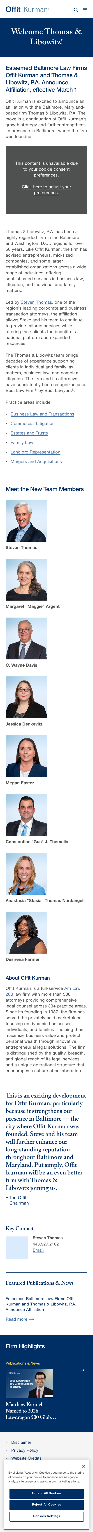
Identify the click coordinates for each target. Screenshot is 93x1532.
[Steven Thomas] (17, 1247)
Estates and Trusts (29, 434)
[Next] (82, 1370)
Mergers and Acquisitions (36, 462)
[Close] (84, 1466)
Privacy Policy (24, 1451)
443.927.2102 (46, 1245)
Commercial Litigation (33, 424)
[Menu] (85, 10)
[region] (46, 1495)
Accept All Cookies (47, 1493)
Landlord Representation (35, 453)
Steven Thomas (36, 303)
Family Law (22, 443)
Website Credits (26, 1459)
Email (38, 1251)
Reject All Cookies (46, 1504)
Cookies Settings (46, 1516)
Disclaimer (21, 1443)
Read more (16, 1320)
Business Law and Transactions (42, 415)
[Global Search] (76, 10)
